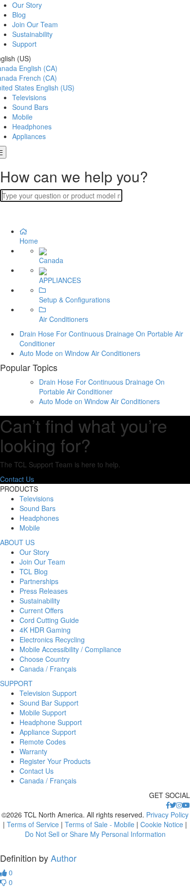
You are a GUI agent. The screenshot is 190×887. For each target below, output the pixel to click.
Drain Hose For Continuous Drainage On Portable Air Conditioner (102, 386)
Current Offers (41, 610)
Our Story (27, 5)
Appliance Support (47, 732)
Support (24, 44)
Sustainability (32, 34)
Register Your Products (55, 761)
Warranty (33, 751)
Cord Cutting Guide (49, 620)
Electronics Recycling (52, 639)
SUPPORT (16, 683)
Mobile (22, 117)
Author (63, 858)
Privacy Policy (167, 814)
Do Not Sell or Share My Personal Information (95, 834)
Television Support (47, 693)
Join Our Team (35, 24)
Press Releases (43, 591)
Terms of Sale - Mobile (99, 824)
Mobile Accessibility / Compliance (70, 649)
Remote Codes (42, 741)
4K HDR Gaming (45, 630)
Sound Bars (30, 107)
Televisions (29, 97)
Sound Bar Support (48, 703)
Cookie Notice (161, 824)
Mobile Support (42, 712)
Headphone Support (50, 722)
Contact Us (17, 479)
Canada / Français (47, 669)
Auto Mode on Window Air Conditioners (79, 353)
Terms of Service (33, 824)
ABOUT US (17, 542)
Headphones (32, 126)
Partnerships (38, 581)
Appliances (29, 136)
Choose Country (44, 659)
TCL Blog (33, 571)
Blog (19, 14)
